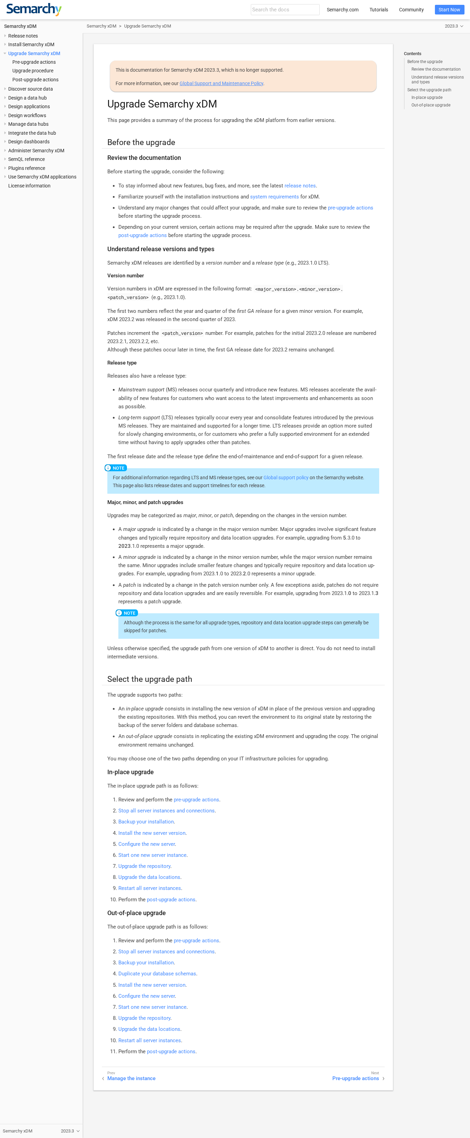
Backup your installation (146, 822)
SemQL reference (26, 159)
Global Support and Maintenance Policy (221, 83)
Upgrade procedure (32, 71)
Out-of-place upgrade (431, 105)
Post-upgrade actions (35, 79)
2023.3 (451, 26)
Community (411, 9)
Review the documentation (436, 69)
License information (29, 185)
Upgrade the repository (144, 866)
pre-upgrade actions (350, 208)
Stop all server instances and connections (166, 811)
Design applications (29, 106)
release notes (300, 186)
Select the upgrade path (429, 90)
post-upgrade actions (142, 235)
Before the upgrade (424, 61)
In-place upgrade (427, 97)
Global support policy (286, 477)
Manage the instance (131, 1078)
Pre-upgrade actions (34, 62)
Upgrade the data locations (149, 877)
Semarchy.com (343, 9)
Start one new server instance (152, 855)
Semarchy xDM (20, 26)
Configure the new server (146, 844)
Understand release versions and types (438, 79)
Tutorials (379, 9)
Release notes (23, 36)
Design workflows (27, 115)
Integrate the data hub (32, 133)
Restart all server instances (149, 888)
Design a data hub (27, 98)
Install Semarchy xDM (31, 44)
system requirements (274, 197)
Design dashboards (29, 141)
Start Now (449, 9)
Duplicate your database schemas (157, 974)
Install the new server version (151, 833)
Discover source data (30, 89)
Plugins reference (26, 168)
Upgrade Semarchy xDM (34, 53)
